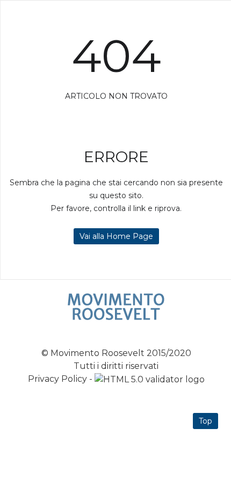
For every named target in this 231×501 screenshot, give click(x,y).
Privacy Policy (57, 379)
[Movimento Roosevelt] (116, 306)
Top (205, 421)
